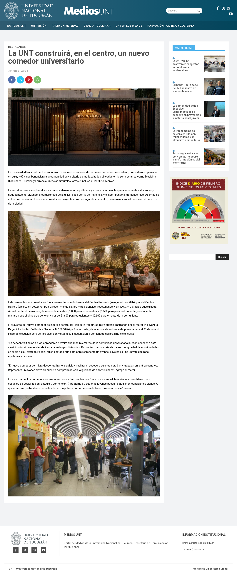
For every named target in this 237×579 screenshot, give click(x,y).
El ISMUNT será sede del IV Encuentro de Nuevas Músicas (185, 88)
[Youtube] (231, 13)
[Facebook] (218, 8)
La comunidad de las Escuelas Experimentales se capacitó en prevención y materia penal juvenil (187, 112)
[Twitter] (223, 8)
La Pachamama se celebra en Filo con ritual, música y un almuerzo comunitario (186, 135)
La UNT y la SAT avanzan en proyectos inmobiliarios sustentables (186, 65)
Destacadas (17, 46)
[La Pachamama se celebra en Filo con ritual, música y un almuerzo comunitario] (214, 133)
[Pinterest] (29, 79)
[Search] (198, 11)
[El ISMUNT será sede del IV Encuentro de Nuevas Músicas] (214, 86)
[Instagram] (229, 8)
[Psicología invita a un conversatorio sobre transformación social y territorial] (214, 156)
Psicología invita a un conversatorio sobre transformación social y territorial (186, 158)
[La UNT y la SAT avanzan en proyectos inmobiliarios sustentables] (214, 64)
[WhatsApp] (37, 79)
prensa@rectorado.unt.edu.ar (198, 542)
